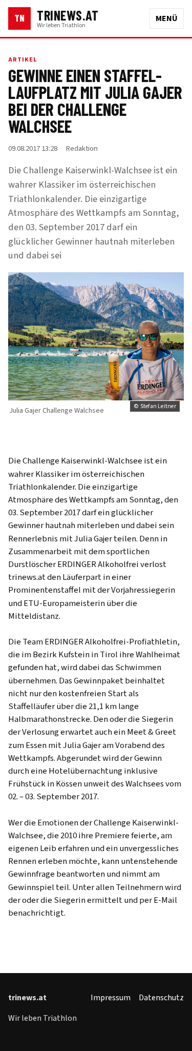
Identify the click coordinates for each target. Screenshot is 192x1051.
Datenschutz (161, 997)
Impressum (111, 997)
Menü (167, 18)
